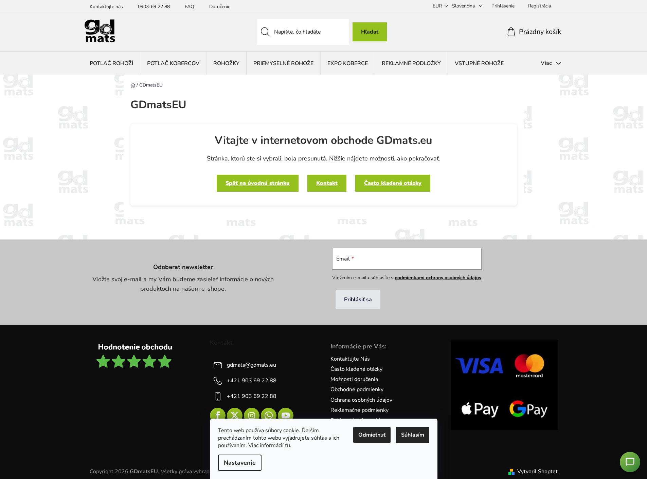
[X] (234, 415)
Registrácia (539, 6)
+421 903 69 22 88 (251, 380)
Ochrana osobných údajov (361, 400)
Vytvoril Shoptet (537, 471)
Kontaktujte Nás (350, 359)
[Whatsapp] (268, 415)
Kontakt (327, 183)
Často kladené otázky (392, 183)
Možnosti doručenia (354, 379)
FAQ (189, 6)
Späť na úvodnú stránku (258, 183)
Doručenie (219, 6)
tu (287, 445)
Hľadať (369, 32)
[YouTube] (285, 415)
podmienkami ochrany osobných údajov (438, 277)
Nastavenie (240, 463)
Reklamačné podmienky (359, 410)
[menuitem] (111, 63)
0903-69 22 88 (154, 6)
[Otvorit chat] (630, 462)
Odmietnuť (371, 435)
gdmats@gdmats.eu (251, 365)
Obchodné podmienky (356, 389)
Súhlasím (412, 435)
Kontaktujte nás (106, 6)
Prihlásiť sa (358, 299)
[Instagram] (251, 415)
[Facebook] (218, 415)
